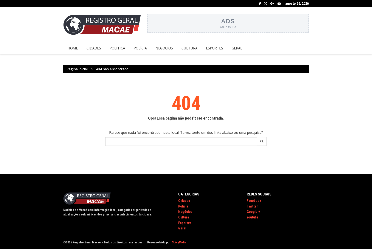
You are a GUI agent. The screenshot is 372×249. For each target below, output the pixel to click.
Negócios (164, 48)
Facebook (260, 3)
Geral (237, 48)
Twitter (265, 3)
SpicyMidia (179, 242)
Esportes (214, 48)
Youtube (279, 3)
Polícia (140, 48)
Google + (272, 3)
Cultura (189, 48)
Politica (117, 48)
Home (73, 48)
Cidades (94, 48)
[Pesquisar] (262, 141)
